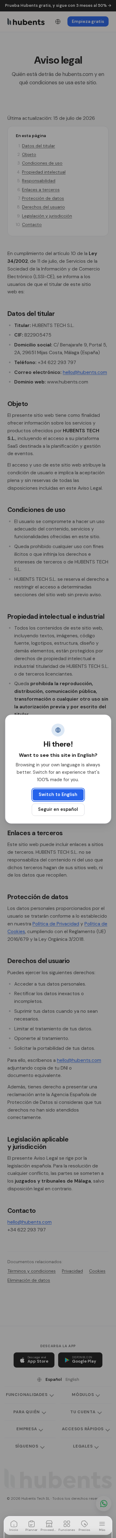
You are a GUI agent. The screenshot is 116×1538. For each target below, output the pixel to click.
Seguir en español (58, 809)
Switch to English (58, 794)
